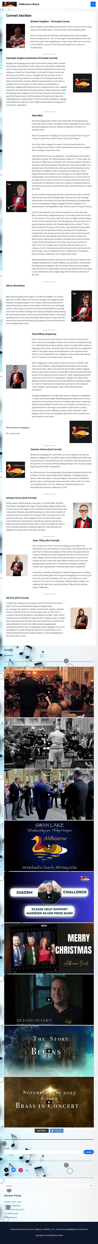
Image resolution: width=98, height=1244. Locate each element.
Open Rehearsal (10, 1217)
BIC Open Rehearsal (12, 1205)
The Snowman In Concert (14, 1209)
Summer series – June (12, 1201)
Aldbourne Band (29, 4)
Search (7, 1148)
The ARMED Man (11, 1213)
